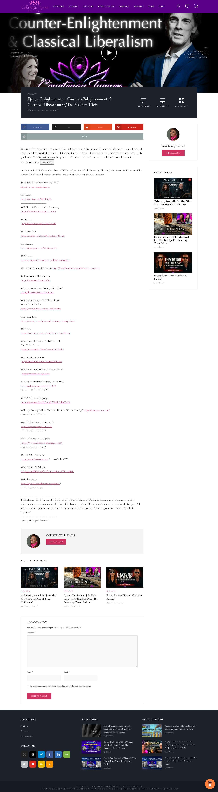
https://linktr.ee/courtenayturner (37, 292)
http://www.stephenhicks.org (35, 186)
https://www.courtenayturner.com (39, 211)
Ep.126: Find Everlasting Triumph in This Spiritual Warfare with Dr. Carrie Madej (120, 761)
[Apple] (24, 764)
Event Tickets (106, 6)
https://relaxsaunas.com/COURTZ (38, 386)
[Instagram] (32, 754)
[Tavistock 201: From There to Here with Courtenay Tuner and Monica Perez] (152, 730)
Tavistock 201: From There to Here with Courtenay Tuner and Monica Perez (180, 727)
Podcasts (32, 94)
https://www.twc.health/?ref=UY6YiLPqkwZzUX (46, 402)
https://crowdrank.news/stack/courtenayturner (76, 268)
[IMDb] (41, 764)
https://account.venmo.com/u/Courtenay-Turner (45, 333)
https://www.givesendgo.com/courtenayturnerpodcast (48, 321)
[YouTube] (32, 764)
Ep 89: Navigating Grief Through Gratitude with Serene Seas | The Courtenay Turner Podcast (117, 729)
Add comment (143, 106)
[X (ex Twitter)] (24, 754)
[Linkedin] (58, 754)
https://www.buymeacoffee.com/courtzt (41, 308)
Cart (162, 6)
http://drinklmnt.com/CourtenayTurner (42, 361)
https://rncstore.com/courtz (35, 373)
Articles (88, 6)
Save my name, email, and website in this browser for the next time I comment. (60, 686)
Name (30, 672)
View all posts (56, 542)
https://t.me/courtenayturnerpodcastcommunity (45, 260)
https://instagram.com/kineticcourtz (39, 248)
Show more (47, 162)
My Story (58, 6)
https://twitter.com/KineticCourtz (39, 223)
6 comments (169, 732)
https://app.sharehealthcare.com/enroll (40, 483)
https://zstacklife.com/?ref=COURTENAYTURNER (47, 471)
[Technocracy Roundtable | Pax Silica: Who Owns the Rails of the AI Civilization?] (173, 188)
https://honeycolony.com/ (97, 410)
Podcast (74, 6)
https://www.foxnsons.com (34, 459)
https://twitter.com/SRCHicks (36, 198)
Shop (151, 6)
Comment (31, 632)
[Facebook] (49, 754)
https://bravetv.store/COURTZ (36, 426)
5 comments (169, 751)
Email (67, 672)
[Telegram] (41, 754)
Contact (124, 6)
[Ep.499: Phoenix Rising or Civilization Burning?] (173, 262)
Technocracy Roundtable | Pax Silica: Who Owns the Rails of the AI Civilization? (39, 599)
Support (139, 6)
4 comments (169, 767)
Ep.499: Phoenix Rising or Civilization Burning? (124, 597)
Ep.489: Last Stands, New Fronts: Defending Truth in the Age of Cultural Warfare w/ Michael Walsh (180, 744)
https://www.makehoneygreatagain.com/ (42, 442)
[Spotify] (66, 754)
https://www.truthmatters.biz (36, 280)
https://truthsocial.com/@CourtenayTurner (43, 235)
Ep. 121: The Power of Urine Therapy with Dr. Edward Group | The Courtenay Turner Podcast (118, 745)
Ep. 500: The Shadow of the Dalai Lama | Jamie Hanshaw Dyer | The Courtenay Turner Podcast (81, 599)
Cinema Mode (181, 106)
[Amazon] (49, 764)
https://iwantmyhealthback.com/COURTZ (42, 349)
